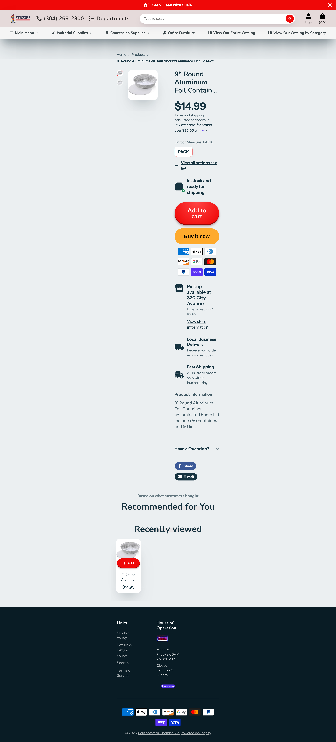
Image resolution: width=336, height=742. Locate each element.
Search (123, 663)
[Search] (290, 19)
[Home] (20, 18)
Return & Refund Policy (124, 650)
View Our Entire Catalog (234, 32)
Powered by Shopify (196, 733)
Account (308, 18)
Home (121, 55)
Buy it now (197, 236)
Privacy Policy (123, 635)
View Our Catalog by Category (299, 32)
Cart (322, 18)
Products (139, 55)
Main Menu (24, 32)
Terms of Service (124, 673)
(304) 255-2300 (64, 18)
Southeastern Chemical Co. (159, 733)
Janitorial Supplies (72, 32)
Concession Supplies (128, 32)
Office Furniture (181, 32)
